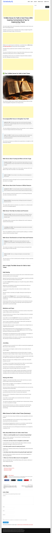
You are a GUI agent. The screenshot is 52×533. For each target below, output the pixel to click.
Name (4, 506)
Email (4, 510)
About (32, 1)
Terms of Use (46, 1)
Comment (4, 495)
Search (35, 5)
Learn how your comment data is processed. (25, 524)
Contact (35, 1)
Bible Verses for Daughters (8, 469)
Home (29, 1)
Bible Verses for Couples (7, 470)
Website (4, 514)
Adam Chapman (18, 23)
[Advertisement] (18, 11)
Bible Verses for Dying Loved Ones (9, 468)
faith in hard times (7, 46)
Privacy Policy (40, 1)
